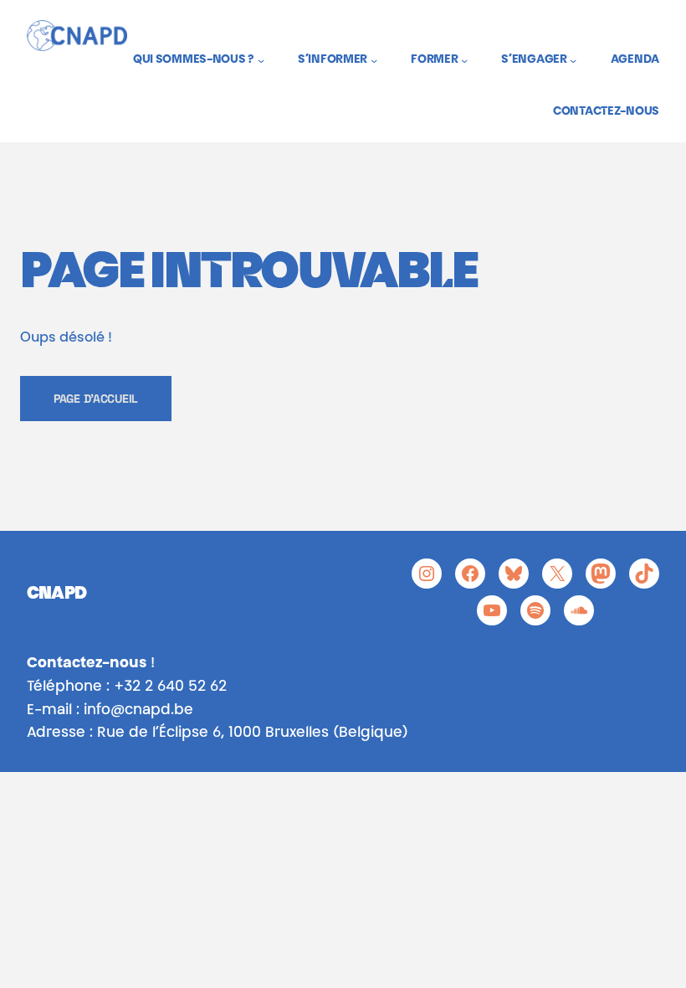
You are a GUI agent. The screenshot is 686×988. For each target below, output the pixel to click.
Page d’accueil (96, 398)
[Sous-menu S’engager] (573, 60)
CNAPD (56, 595)
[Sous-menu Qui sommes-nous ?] (261, 60)
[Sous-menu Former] (464, 60)
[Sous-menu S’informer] (374, 60)
